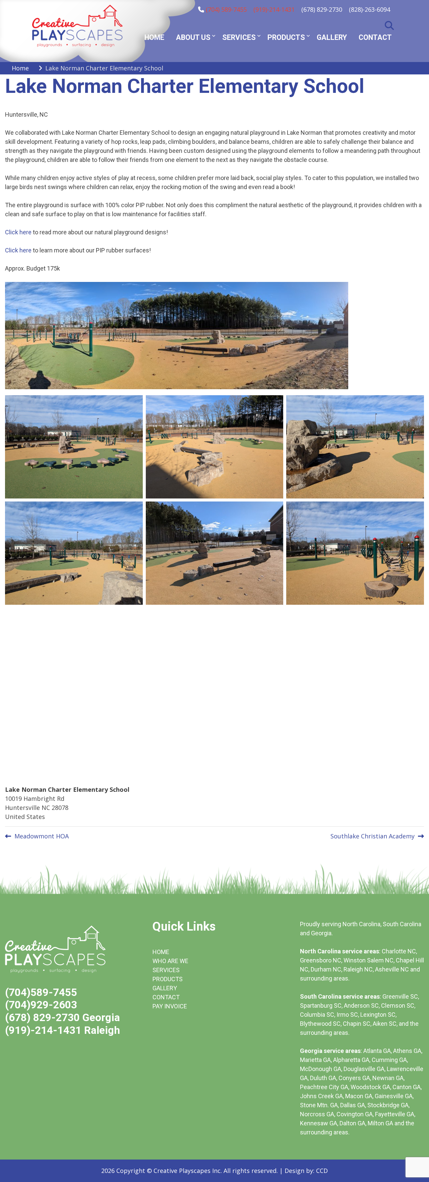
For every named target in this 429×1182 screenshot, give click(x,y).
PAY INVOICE (169, 1006)
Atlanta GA (377, 1050)
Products (286, 37)
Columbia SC (317, 1014)
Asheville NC (392, 969)
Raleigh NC (358, 969)
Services (239, 37)
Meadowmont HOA (41, 836)
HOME (160, 951)
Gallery (332, 37)
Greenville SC (400, 996)
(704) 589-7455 (226, 9)
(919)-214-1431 (274, 9)
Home (154, 37)
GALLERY (164, 988)
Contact (375, 37)
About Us (193, 37)
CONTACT (166, 997)
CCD (322, 1171)
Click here (18, 232)
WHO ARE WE (170, 960)
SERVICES (166, 969)
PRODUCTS (167, 979)
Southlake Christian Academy (372, 836)
